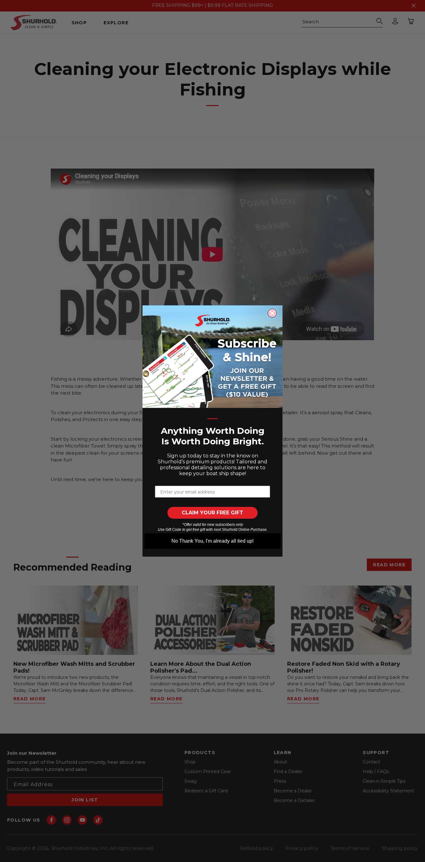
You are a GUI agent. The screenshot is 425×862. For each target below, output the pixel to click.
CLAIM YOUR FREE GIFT (212, 513)
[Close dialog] (272, 313)
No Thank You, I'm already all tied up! (212, 541)
